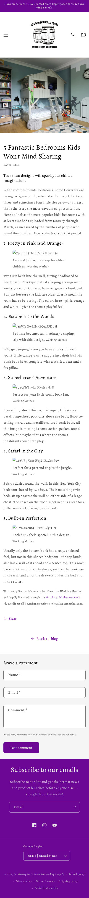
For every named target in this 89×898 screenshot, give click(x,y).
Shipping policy (68, 881)
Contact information (47, 888)
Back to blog (47, 638)
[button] (6, 35)
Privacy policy (24, 881)
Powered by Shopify (52, 874)
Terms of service (45, 881)
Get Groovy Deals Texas (27, 874)
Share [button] (13, 618)
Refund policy (76, 874)
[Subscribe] (75, 807)
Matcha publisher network (63, 597)
